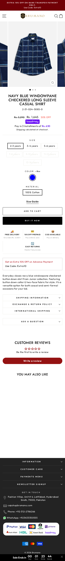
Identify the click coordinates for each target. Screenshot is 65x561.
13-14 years (32, 162)
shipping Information (32, 298)
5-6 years (49, 145)
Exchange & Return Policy (32, 304)
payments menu (32, 476)
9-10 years (32, 154)
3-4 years (32, 145)
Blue (32, 177)
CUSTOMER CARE (32, 469)
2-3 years (15, 145)
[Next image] (29, 401)
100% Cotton (32, 192)
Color (32, 171)
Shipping (20, 129)
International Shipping (32, 311)
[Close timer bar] (62, 556)
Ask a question (32, 321)
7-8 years (14, 154)
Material (32, 186)
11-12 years (50, 154)
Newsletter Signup (31, 484)
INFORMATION (31, 461)
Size (32, 140)
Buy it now (32, 220)
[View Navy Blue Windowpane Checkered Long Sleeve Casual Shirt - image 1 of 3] (17, 401)
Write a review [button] (32, 360)
